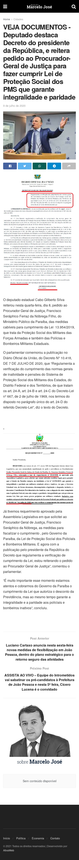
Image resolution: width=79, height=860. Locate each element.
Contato (55, 838)
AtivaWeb (8, 850)
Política (20, 838)
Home (6, 19)
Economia (38, 838)
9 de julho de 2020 (14, 106)
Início (6, 838)
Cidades (18, 19)
